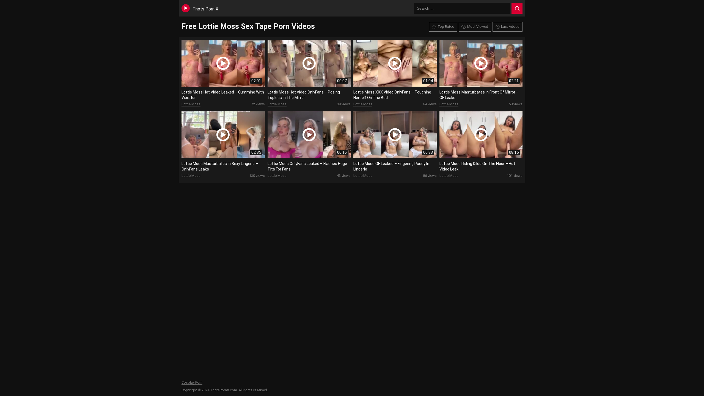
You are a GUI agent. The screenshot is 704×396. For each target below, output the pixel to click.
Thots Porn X (205, 9)
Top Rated (446, 26)
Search (517, 8)
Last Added (510, 26)
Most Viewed (477, 26)
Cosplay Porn (192, 382)
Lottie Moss (191, 104)
